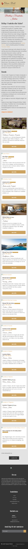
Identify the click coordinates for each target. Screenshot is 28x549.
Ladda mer (14, 458)
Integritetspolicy (20, 544)
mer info (14, 146)
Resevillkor (14, 503)
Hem (14, 495)
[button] (2, 10)
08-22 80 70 (14, 520)
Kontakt (14, 499)
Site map (15, 545)
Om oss (14, 497)
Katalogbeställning (14, 501)
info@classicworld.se (14, 521)
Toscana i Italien (5, 46)
